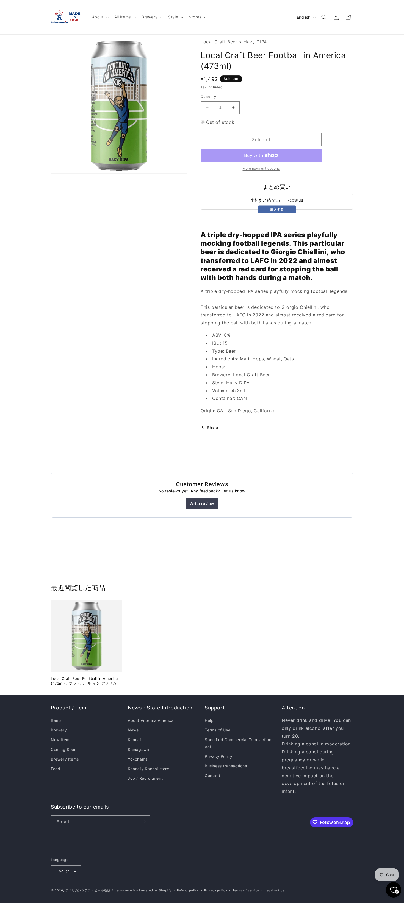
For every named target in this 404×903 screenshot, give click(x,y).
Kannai (134, 739)
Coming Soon (64, 749)
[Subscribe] (143, 821)
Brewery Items (65, 759)
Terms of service (246, 890)
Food (55, 768)
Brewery (59, 730)
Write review (202, 503)
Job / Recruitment (145, 778)
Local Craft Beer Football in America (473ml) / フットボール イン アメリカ (84, 680)
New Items (61, 739)
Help (209, 720)
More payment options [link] (261, 168)
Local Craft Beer (219, 41)
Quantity (208, 96)
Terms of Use (217, 730)
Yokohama (138, 759)
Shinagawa (138, 749)
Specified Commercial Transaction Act (238, 743)
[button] (100, 17)
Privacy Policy (218, 756)
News (133, 730)
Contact (212, 775)
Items (56, 720)
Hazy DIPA (255, 41)
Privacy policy (215, 890)
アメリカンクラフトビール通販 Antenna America (101, 890)
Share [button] (212, 427)
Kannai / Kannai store (148, 768)
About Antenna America (151, 720)
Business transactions (226, 766)
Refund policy (188, 890)
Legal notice (274, 890)
